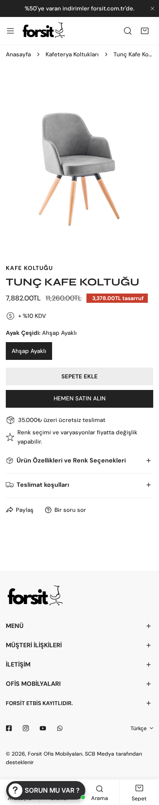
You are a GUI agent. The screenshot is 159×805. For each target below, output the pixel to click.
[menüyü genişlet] (10, 30)
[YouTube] (42, 728)
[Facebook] (8, 728)
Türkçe (138, 728)
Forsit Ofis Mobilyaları (55, 753)
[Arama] (127, 30)
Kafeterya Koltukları (72, 54)
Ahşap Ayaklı (29, 351)
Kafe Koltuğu (29, 268)
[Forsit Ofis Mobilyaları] (43, 31)
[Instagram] (25, 728)
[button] (144, 30)
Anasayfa (18, 54)
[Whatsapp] (59, 728)
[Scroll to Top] (145, 764)
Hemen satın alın (80, 398)
